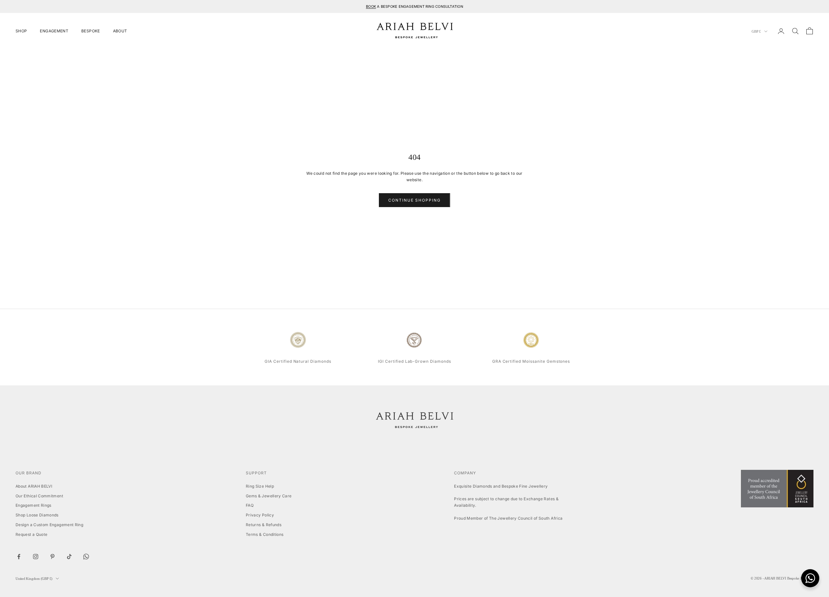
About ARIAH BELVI (34, 486)
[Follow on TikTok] (69, 556)
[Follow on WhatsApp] (86, 556)
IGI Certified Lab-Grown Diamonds (414, 361)
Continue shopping (414, 200)
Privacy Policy (260, 515)
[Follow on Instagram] (35, 556)
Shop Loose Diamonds (37, 515)
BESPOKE (90, 30)
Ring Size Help (260, 486)
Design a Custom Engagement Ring (49, 524)
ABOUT (120, 30)
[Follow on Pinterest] (52, 556)
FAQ (250, 505)
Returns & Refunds (263, 524)
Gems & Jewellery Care (269, 495)
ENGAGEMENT (54, 30)
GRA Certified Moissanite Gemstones (531, 361)
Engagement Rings (33, 505)
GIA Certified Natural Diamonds (298, 361)
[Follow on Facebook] (19, 556)
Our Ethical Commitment (39, 495)
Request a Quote (31, 534)
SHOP (21, 30)
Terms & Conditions (264, 534)
